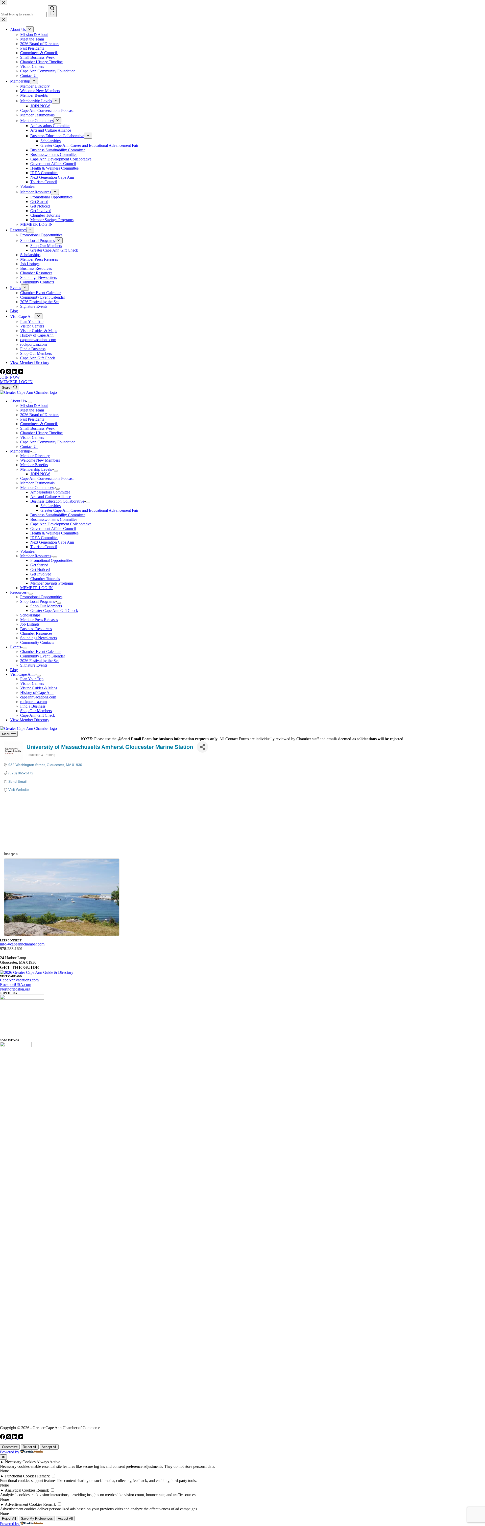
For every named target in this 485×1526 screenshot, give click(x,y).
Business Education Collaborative (57, 501)
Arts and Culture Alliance (50, 496)
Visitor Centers (32, 437)
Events (15, 647)
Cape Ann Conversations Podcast (47, 478)
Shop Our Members (46, 606)
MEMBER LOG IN (16, 382)
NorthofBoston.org (15, 989)
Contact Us (29, 446)
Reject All (30, 1447)
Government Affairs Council (53, 528)
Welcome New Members (40, 460)
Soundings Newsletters (38, 638)
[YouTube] (20, 372)
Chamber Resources (36, 633)
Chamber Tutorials (45, 578)
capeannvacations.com (38, 697)
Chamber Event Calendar (40, 651)
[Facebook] (3, 372)
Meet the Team (32, 410)
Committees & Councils (39, 424)
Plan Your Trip (31, 679)
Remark (43, 1476)
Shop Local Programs (37, 601)
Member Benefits (34, 465)
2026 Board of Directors (39, 415)
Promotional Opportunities (51, 560)
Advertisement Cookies (23, 1504)
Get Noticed (40, 569)
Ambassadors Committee (50, 492)
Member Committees (37, 487)
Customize (10, 1447)
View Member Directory (29, 720)
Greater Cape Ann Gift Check (54, 610)
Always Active (48, 1462)
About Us (18, 401)
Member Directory (35, 455)
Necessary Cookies (20, 1462)
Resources (18, 592)
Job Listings (29, 624)
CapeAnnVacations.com (19, 980)
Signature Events (33, 665)
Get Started (39, 565)
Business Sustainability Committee (57, 515)
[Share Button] (202, 747)
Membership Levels (36, 469)
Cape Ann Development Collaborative (60, 524)
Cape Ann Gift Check (37, 715)
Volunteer (28, 551)
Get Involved (40, 574)
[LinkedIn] (15, 372)
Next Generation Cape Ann (52, 542)
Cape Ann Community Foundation (48, 442)
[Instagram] (9, 372)
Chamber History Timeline (41, 433)
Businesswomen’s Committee (53, 519)
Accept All (49, 1447)
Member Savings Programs (52, 583)
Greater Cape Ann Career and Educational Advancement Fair (89, 510)
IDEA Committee (44, 537)
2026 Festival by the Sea (39, 660)
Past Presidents (32, 419)
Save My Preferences (37, 1518)
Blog (14, 670)
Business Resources (36, 629)
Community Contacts (37, 642)
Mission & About (34, 405)
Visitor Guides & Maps (38, 688)
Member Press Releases (39, 619)
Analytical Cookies (20, 1490)
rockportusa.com (33, 701)
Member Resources (35, 556)
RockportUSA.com (15, 984)
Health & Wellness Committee (54, 533)
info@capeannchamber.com (22, 944)
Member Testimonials (37, 483)
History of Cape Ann (37, 692)
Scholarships (50, 506)
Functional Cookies (20, 1476)
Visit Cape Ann (22, 674)
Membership (20, 451)
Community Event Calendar (42, 656)
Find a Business (32, 706)
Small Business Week (37, 428)
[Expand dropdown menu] (30, 402)
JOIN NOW (10, 377)
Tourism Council (43, 547)
